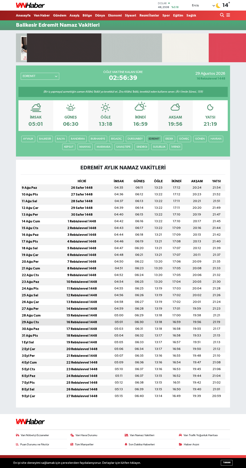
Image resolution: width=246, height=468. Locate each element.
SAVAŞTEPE (123, 146)
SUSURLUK (159, 146)
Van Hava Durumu (86, 435)
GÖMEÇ (184, 138)
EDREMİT (154, 138)
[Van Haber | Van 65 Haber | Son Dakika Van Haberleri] (30, 5)
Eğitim (178, 15)
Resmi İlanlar (149, 15)
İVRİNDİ (175, 146)
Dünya (100, 15)
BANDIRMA (78, 138)
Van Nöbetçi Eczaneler (35, 435)
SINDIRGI (141, 146)
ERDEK (169, 138)
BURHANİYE (98, 138)
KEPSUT (69, 146)
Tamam (226, 462)
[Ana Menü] (227, 15)
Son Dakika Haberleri (142, 444)
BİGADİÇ (116, 138)
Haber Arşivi (191, 444)
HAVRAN (216, 138)
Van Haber (42, 15)
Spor (166, 15)
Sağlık (191, 15)
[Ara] (222, 15)
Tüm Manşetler (84, 444)
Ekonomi (115, 15)
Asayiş (74, 15)
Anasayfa (23, 15)
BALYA (61, 138)
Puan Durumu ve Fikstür (34, 444)
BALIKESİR (45, 138)
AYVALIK (28, 138)
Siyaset (130, 15)
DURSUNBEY (135, 138)
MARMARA (104, 146)
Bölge (87, 15)
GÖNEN (200, 138)
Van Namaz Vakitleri (142, 435)
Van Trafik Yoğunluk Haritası (201, 435)
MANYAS (85, 146)
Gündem (59, 15)
